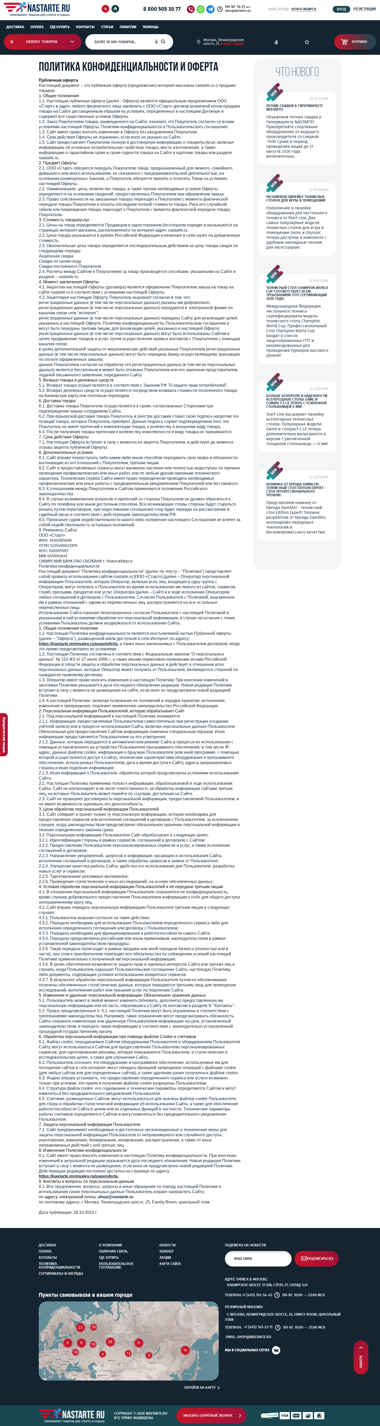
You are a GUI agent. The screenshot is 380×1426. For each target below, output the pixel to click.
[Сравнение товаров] (276, 42)
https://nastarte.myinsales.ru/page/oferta (78, 644)
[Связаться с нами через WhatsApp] (201, 9)
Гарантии (128, 27)
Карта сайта (170, 1264)
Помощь (150, 27)
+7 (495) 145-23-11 (258, 1327)
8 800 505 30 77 (162, 9)
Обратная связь (113, 1251)
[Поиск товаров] (167, 42)
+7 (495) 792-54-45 (257, 1295)
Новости (167, 1245)
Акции (165, 1258)
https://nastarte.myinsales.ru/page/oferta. (79, 1176)
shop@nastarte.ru (115, 1197)
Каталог (166, 1251)
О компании (110, 1245)
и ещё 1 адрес (232, 43)
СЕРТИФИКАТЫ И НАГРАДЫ (61, 1274)
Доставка (15, 27)
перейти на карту (200, 1388)
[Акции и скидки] (105, 9)
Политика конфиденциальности (59, 1265)
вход (341, 9)
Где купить (60, 27)
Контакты (85, 27)
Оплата (37, 27)
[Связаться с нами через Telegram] (211, 9)
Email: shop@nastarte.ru (248, 1337)
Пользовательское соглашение (116, 1265)
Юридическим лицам (4, 734)
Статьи (107, 27)
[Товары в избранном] (307, 42)
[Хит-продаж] (115, 9)
